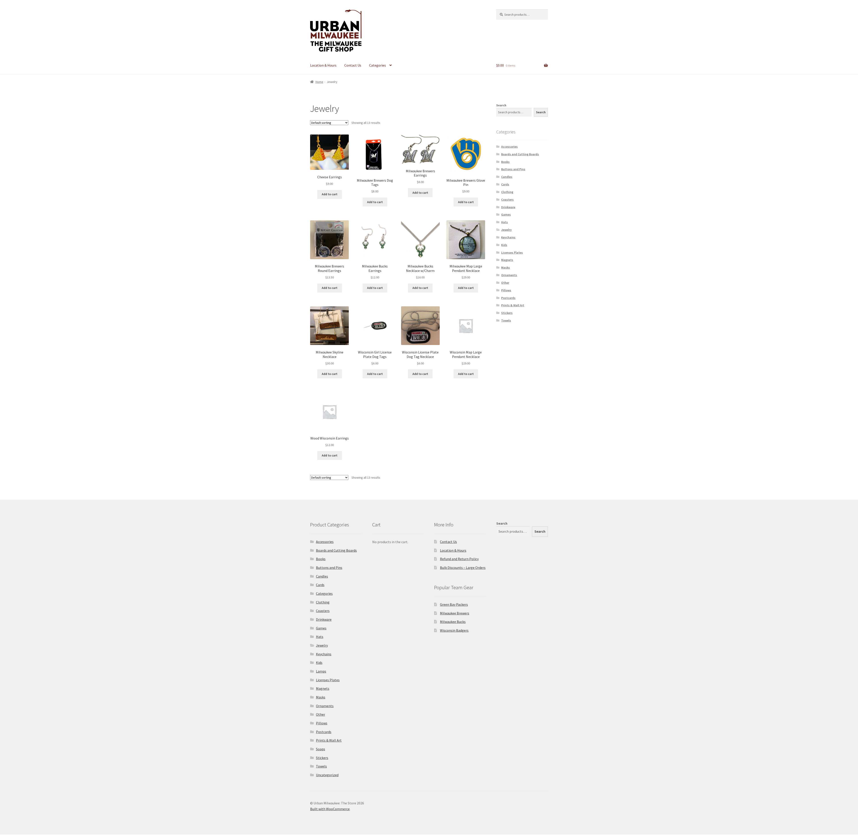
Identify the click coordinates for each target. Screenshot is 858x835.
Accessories (509, 147)
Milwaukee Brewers (454, 613)
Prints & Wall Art (512, 305)
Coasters (507, 200)
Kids (504, 245)
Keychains (508, 237)
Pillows (506, 290)
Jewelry (506, 230)
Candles (506, 177)
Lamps (321, 671)
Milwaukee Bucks (453, 621)
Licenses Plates (512, 252)
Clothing (507, 192)
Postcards (508, 298)
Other (505, 283)
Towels (506, 320)
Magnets (507, 260)
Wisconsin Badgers (454, 630)
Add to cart (329, 194)
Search (501, 105)
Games (506, 214)
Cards (505, 184)
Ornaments (509, 275)
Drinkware (508, 207)
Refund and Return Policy (459, 559)
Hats (504, 222)
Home (319, 82)
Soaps (320, 749)
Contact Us (352, 65)
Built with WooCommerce (330, 809)
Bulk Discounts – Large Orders (463, 567)
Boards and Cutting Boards (520, 154)
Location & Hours (323, 65)
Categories (377, 65)
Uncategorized (327, 775)
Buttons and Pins (513, 169)
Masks (505, 267)
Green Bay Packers (454, 604)
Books (505, 162)
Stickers (507, 313)
